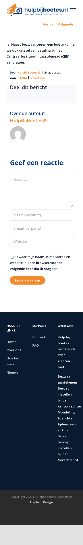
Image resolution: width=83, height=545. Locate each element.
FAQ (35, 345)
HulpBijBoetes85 (28, 72)
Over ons (14, 350)
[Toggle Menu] (73, 10)
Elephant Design (41, 502)
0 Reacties (38, 78)
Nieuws (12, 372)
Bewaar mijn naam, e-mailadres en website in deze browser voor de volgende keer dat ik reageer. (40, 262)
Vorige (48, 24)
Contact (38, 337)
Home (11, 341)
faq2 (23, 78)
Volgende (65, 24)
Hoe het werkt (13, 361)
